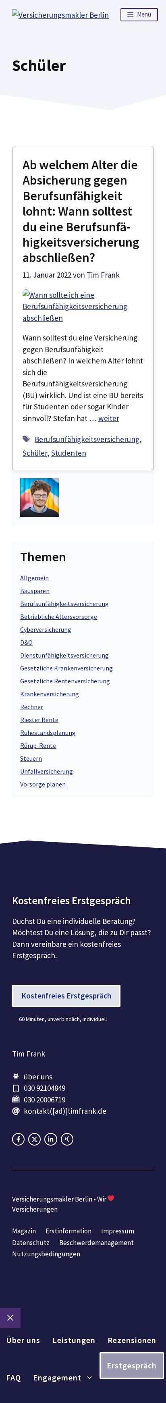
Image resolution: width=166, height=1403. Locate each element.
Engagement (57, 1377)
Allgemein (34, 578)
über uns (38, 1076)
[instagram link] (34, 1139)
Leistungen (73, 1340)
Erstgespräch (132, 1365)
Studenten (68, 453)
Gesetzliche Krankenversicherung (66, 668)
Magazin (24, 1231)
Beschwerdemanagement (96, 1242)
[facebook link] (18, 1139)
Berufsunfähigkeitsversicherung (87, 439)
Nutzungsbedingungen (46, 1253)
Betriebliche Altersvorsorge (58, 616)
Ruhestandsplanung (48, 732)
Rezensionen (132, 1340)
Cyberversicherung (45, 629)
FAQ (13, 1377)
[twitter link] (50, 1139)
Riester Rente (39, 720)
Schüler (35, 453)
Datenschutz (31, 1242)
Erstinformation (68, 1231)
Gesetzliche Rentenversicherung (65, 681)
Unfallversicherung (46, 771)
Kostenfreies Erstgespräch (66, 995)
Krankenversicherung (49, 694)
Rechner (31, 707)
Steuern (31, 758)
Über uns (23, 1340)
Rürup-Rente (38, 745)
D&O (26, 642)
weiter (108, 418)
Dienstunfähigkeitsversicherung (64, 655)
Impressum (117, 1231)
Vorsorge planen (43, 784)
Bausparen (35, 591)
